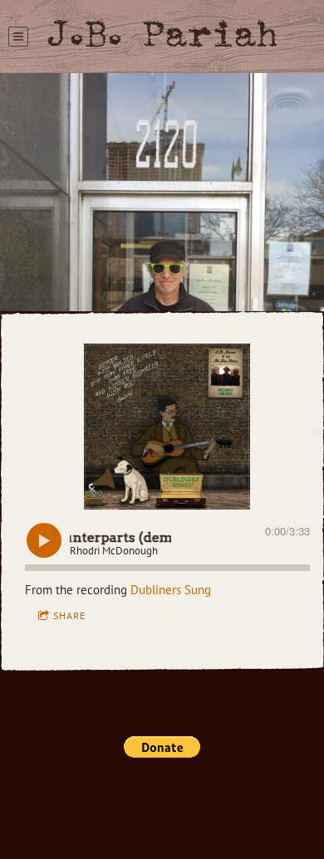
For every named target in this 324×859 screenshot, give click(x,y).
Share (69, 615)
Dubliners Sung (170, 590)
